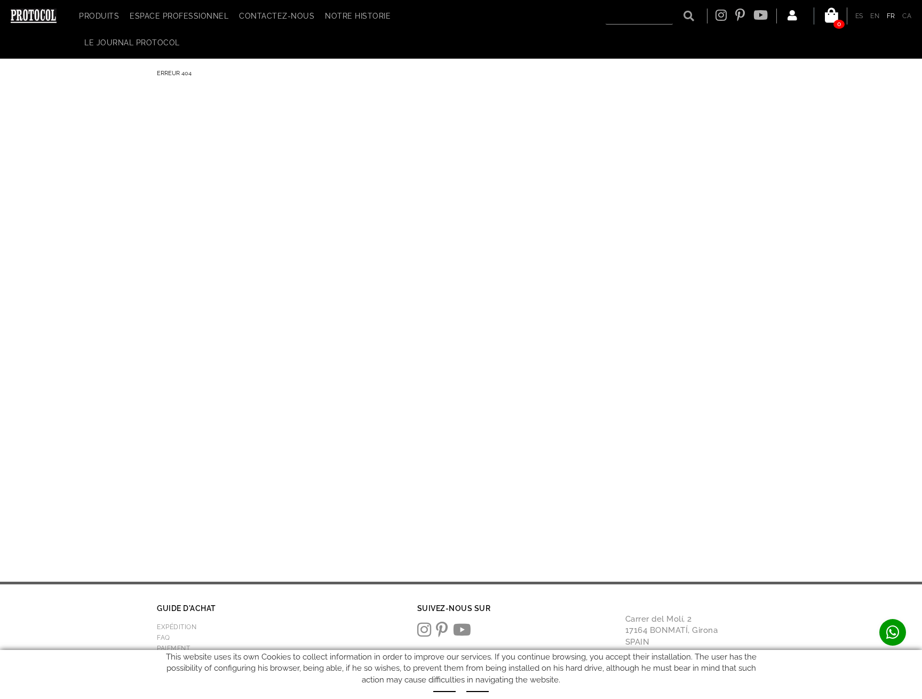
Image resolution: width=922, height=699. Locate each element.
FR (891, 16)
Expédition (176, 627)
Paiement (173, 648)
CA (906, 16)
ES (859, 16)
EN (874, 16)
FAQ (163, 637)
